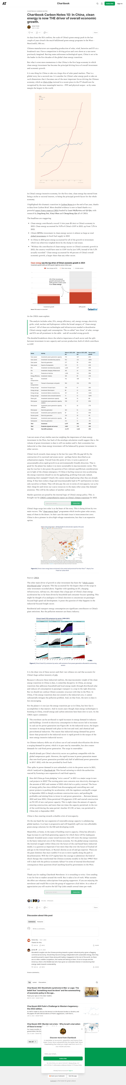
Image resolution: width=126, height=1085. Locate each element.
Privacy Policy (78, 1065)
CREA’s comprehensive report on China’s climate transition (64, 497)
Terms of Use (72, 1063)
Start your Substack (58, 1076)
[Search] (97, 3)
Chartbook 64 (49, 770)
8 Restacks (50, 901)
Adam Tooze (35, 26)
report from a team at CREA (47, 210)
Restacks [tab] (40, 922)
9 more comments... (33, 972)
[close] (81, 1029)
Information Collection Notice (62, 1065)
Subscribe (109, 4)
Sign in (119, 4)
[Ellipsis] (97, 939)
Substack (53, 1081)
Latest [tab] (35, 982)
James (34, 950)
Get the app (73, 1076)
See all (31, 1042)
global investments (38, 236)
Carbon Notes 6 (67, 204)
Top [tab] (29, 982)
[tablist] (35, 922)
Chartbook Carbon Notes (37, 11)
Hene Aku (35, 940)
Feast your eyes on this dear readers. (39, 996)
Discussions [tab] (42, 982)
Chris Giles (47, 82)
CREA (36, 577)
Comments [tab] (31, 922)
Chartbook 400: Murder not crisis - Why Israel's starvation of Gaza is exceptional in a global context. (53, 1025)
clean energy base (50, 511)
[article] (63, 994)
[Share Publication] (102, 3)
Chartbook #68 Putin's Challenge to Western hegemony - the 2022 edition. (53, 1007)
